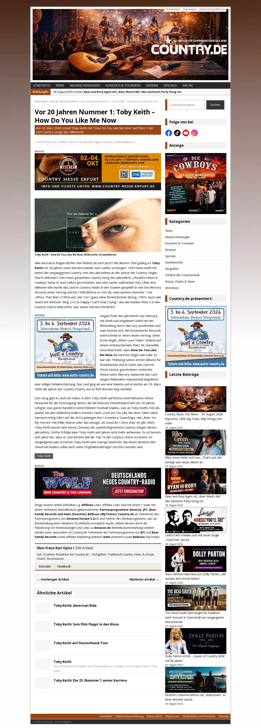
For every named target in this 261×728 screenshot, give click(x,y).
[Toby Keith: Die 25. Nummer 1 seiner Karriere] (42, 686)
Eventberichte (174, 262)
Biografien (172, 269)
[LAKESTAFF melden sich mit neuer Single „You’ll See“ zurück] (195, 520)
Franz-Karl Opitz (90, 142)
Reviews (152, 85)
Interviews (172, 288)
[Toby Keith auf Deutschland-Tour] (42, 648)
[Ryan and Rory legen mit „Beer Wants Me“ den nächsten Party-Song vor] (195, 481)
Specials (170, 85)
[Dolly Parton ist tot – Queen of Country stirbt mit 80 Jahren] (195, 641)
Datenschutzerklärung (212, 9)
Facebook (64, 566)
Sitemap (224, 716)
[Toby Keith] (42, 667)
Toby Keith (44, 456)
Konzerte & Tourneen (123, 85)
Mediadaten (173, 9)
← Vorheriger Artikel (53, 579)
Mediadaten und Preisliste (199, 716)
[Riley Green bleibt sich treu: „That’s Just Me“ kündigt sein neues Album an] (195, 443)
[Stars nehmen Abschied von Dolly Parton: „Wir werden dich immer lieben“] (195, 559)
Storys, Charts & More (119, 142)
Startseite (41, 85)
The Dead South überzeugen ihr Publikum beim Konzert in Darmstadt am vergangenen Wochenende (194, 617)
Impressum (189, 9)
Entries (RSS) (154, 716)
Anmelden (106, 716)
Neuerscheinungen (85, 85)
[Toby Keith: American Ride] (42, 611)
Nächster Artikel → (144, 579)
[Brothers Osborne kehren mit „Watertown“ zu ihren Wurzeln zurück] (195, 680)
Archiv (188, 85)
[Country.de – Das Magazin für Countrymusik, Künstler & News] (130, 44)
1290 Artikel (83, 548)
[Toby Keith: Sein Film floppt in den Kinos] (42, 630)
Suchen (215, 105)
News (60, 85)
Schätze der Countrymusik (182, 275)
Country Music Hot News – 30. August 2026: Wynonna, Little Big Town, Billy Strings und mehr (194, 418)
